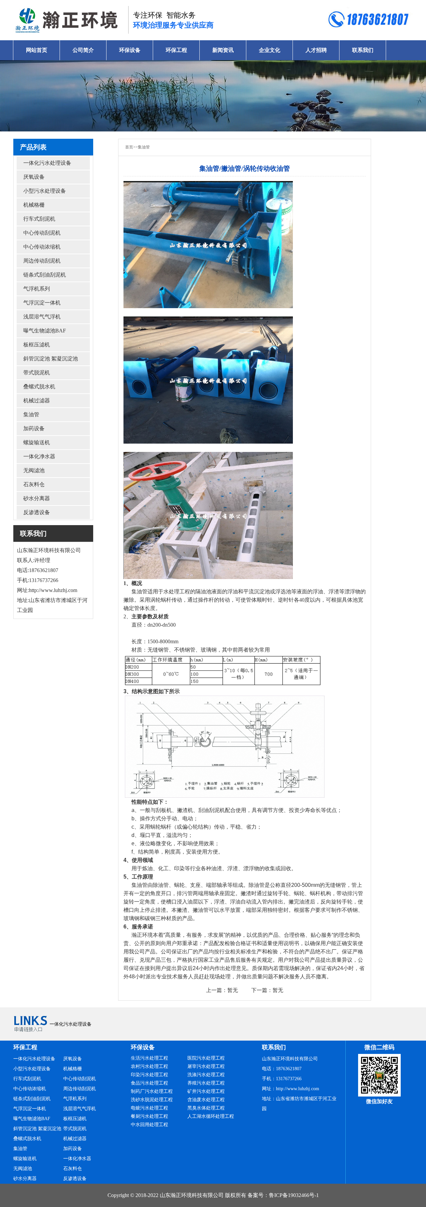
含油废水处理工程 (206, 1099)
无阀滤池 (34, 470)
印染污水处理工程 (149, 1074)
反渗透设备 (36, 512)
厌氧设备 (34, 177)
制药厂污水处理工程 (152, 1091)
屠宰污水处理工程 (206, 1066)
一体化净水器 (39, 456)
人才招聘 (316, 50)
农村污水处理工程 (149, 1066)
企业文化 (269, 50)
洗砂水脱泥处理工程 (152, 1099)
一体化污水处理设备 (47, 163)
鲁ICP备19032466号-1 (294, 1195)
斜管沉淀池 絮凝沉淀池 (50, 358)
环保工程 (176, 50)
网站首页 (36, 50)
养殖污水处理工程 (206, 1083)
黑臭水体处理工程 (206, 1108)
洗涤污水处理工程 (206, 1074)
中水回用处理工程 (149, 1124)
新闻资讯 (223, 50)
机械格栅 (34, 205)
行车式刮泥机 (39, 219)
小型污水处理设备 (44, 191)
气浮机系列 (36, 289)
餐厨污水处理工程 (149, 1116)
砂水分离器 (36, 498)
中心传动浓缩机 (42, 247)
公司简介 (83, 50)
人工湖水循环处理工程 (210, 1116)
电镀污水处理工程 (149, 1108)
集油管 (31, 414)
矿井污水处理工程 (206, 1091)
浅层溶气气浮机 (42, 316)
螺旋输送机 (36, 442)
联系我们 (362, 50)
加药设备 (34, 428)
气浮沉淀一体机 (42, 302)
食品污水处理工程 (149, 1083)
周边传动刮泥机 (42, 261)
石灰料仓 (34, 484)
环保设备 (129, 50)
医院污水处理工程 (206, 1058)
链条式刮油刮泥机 (44, 275)
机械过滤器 (36, 400)
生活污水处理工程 (149, 1058)
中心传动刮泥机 (42, 233)
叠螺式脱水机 (39, 386)
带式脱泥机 (36, 372)
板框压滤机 (36, 344)
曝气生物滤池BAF (44, 330)
